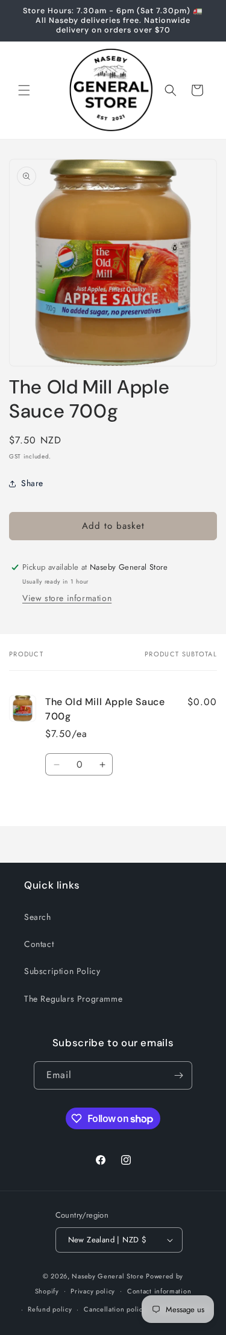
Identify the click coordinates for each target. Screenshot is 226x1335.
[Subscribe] (178, 1075)
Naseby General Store (107, 1276)
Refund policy (50, 1309)
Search (37, 917)
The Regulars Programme (73, 999)
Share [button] (32, 483)
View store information (66, 598)
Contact (39, 944)
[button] (24, 90)
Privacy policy (93, 1291)
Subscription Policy (62, 971)
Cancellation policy (115, 1309)
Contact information (159, 1291)
